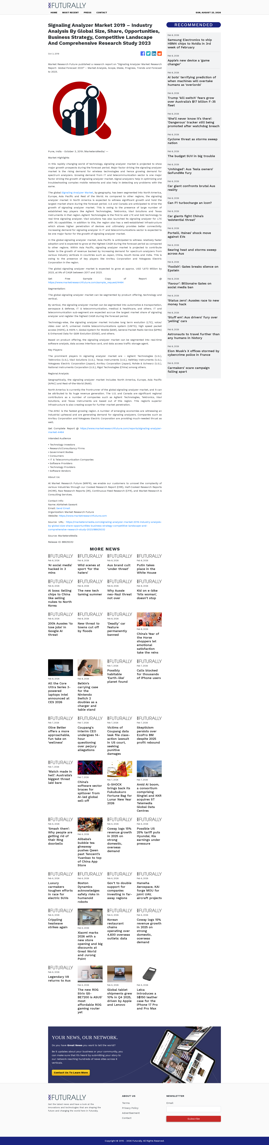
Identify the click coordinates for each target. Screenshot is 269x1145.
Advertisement (131, 1112)
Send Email (63, 508)
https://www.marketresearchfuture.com (83, 515)
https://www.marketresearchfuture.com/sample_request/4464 (86, 282)
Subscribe (194, 1118)
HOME (54, 12)
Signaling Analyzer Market (77, 192)
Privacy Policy (130, 1107)
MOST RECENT (70, 12)
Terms (126, 1102)
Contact (126, 1117)
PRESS (87, 12)
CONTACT (101, 12)
